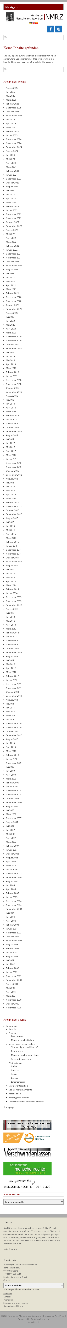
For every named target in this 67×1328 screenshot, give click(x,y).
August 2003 (12, 944)
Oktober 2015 (12, 510)
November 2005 (13, 873)
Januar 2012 (12, 680)
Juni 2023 (10, 194)
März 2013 (11, 628)
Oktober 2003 (12, 936)
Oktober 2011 (12, 691)
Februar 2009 (12, 782)
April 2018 (11, 407)
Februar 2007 (12, 845)
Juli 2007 (10, 826)
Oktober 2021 (12, 261)
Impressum (8, 1299)
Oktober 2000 (12, 1003)
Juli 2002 (10, 960)
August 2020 (12, 312)
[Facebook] (50, 29)
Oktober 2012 (12, 648)
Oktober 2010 (12, 731)
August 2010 (12, 739)
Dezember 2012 (13, 640)
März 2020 (11, 332)
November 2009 (13, 762)
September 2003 (14, 940)
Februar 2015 (12, 541)
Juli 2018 (10, 399)
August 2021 (12, 269)
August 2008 (12, 806)
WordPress (59, 1316)
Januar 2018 (12, 419)
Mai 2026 (10, 95)
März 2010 (11, 751)
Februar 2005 (12, 893)
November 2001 (13, 976)
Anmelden (32, 1322)
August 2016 (12, 478)
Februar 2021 (12, 293)
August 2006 (12, 857)
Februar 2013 (12, 632)
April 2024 (11, 162)
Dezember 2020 (13, 297)
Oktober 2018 (12, 387)
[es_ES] (36, 23)
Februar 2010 (12, 755)
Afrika (14, 1066)
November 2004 (13, 905)
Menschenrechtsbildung (22, 1040)
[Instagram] (58, 29)
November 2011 (13, 687)
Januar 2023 (12, 210)
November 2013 (13, 601)
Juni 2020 (10, 320)
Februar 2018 (12, 415)
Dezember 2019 (13, 336)
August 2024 (12, 151)
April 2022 (11, 237)
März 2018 (11, 411)
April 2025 (11, 123)
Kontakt (6, 1296)
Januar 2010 (12, 759)
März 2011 (11, 715)
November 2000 (13, 999)
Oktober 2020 (12, 305)
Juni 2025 (10, 119)
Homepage (8, 1107)
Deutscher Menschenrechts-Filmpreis (26, 1101)
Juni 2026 (10, 91)
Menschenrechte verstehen (22, 1044)
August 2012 (12, 656)
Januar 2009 (12, 786)
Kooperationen (18, 1036)
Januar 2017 (12, 459)
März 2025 (11, 127)
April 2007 (11, 837)
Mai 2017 (10, 447)
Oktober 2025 (12, 111)
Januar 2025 (12, 135)
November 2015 (13, 506)
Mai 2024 (10, 159)
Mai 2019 (10, 360)
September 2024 (14, 147)
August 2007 (12, 822)
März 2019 (11, 368)
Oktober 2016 (12, 470)
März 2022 (11, 241)
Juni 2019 (10, 356)
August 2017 (12, 435)
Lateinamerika (18, 1081)
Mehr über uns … (11, 1249)
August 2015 (12, 518)
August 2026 (12, 87)
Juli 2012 (10, 660)
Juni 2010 (10, 743)
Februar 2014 (12, 589)
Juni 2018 (10, 403)
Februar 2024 (12, 170)
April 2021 (11, 285)
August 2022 (12, 230)
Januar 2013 (12, 636)
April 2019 (11, 364)
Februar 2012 (12, 676)
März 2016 (11, 498)
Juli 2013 (10, 612)
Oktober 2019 (12, 344)
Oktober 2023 (12, 182)
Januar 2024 (12, 174)
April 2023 (11, 198)
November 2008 (13, 794)
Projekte (12, 1033)
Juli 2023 (10, 190)
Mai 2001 (10, 987)
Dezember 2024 (13, 139)
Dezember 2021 (13, 253)
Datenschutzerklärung (13, 1306)
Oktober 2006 (12, 853)
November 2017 (13, 423)
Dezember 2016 (13, 462)
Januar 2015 (12, 545)
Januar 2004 (12, 928)
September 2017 (14, 431)
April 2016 (11, 494)
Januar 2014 (12, 593)
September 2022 (14, 226)
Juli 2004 (10, 912)
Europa (14, 1077)
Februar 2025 (12, 131)
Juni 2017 (10, 443)
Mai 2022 (10, 234)
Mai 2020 (10, 324)
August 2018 (12, 395)
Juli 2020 (10, 316)
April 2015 (11, 534)
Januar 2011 (12, 719)
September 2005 (14, 877)
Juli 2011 (10, 703)
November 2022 (13, 218)
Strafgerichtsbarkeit (18, 1085)
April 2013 (11, 624)
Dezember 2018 (13, 380)
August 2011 (12, 699)
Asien (13, 1073)
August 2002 (12, 956)
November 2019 (13, 340)
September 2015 (14, 514)
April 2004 (11, 920)
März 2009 (11, 778)
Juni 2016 (10, 486)
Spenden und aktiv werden (15, 1303)
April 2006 (11, 861)
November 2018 (13, 384)
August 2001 (12, 984)
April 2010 (11, 747)
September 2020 (14, 309)
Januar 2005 (12, 897)
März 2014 (11, 585)
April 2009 (11, 774)
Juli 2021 (10, 273)
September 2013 (14, 605)
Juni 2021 (10, 277)
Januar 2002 (12, 972)
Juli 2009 (10, 766)
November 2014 (13, 553)
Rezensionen (15, 1093)
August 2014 (12, 565)
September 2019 (14, 348)
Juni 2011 (10, 707)
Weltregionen (15, 1062)
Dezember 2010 (13, 723)
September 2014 (14, 561)
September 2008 (14, 802)
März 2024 (11, 166)
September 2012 (14, 652)
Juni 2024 (10, 155)
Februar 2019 (12, 372)
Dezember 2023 (13, 178)
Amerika (15, 1070)
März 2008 (11, 814)
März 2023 (11, 202)
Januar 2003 (12, 952)
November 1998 (13, 1007)
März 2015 (11, 537)
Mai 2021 (10, 281)
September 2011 (14, 695)
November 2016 (13, 466)
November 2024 (13, 143)
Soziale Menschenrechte (20, 1089)
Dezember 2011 (13, 684)
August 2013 (12, 609)
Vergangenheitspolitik (19, 1097)
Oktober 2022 (12, 222)
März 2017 (11, 455)
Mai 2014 (10, 577)
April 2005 (11, 889)
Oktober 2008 (12, 798)
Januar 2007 (12, 849)
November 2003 (13, 932)
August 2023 (12, 186)
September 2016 (14, 474)
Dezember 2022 (13, 214)
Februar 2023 (12, 206)
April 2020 (11, 328)
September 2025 (14, 115)
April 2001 (11, 991)
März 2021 (11, 289)
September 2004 (14, 909)
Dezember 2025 (13, 107)
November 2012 (13, 644)
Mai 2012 (10, 664)
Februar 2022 (12, 245)
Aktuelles (13, 1029)
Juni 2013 (10, 616)
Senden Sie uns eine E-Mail (15, 1277)
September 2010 (14, 735)
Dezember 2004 (13, 901)
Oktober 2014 (12, 557)
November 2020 (13, 301)
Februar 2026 (12, 103)
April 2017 (11, 451)
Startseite (7, 1293)
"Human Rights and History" (24, 1047)
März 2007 (11, 841)
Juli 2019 (10, 352)
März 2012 (11, 672)
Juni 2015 (10, 526)
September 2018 (14, 391)
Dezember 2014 (13, 549)
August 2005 (12, 881)
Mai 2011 (10, 711)
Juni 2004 (10, 916)
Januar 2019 (12, 376)
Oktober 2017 (12, 427)
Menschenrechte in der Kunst (25, 1055)
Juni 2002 (10, 964)
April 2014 (11, 581)
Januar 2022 (12, 249)
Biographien (17, 1051)
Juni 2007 (10, 830)
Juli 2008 (10, 810)
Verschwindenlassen (21, 1059)
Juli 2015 (10, 522)
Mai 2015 (10, 530)
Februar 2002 (12, 968)
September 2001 (14, 980)
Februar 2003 (12, 948)
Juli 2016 (10, 482)
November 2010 (13, 727)
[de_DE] (30, 23)
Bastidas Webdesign (40, 1319)
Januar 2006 (12, 869)
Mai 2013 (10, 620)
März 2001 (11, 995)
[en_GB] (33, 23)
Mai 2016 (10, 490)
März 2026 (11, 99)
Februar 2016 (12, 502)
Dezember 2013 (13, 597)
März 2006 (11, 865)
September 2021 (14, 265)
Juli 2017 (10, 439)
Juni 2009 (10, 770)
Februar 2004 (12, 924)
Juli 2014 (10, 569)
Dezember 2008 (13, 790)
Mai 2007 (10, 834)
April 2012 (11, 668)
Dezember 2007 (13, 818)
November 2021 (13, 257)
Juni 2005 (10, 885)
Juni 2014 (10, 573)
